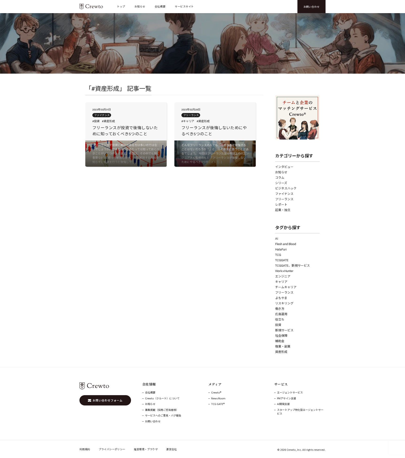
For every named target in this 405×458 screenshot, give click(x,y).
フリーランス (284, 199)
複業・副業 (282, 346)
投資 (278, 324)
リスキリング (284, 303)
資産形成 (281, 351)
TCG (278, 254)
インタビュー (284, 166)
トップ (121, 6)
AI (276, 238)
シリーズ (281, 183)
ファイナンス (284, 193)
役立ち (279, 319)
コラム (279, 177)
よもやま (281, 297)
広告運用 (281, 314)
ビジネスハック (285, 188)
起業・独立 (282, 210)
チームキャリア (285, 287)
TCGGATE (282, 260)
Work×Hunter (284, 271)
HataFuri (281, 249)
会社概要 (160, 6)
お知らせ (140, 6)
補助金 (279, 341)
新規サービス (284, 330)
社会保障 (281, 335)
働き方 (279, 308)
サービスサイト (184, 6)
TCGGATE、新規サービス (292, 265)
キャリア (281, 281)
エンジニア (282, 276)
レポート (281, 204)
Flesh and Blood (285, 244)
